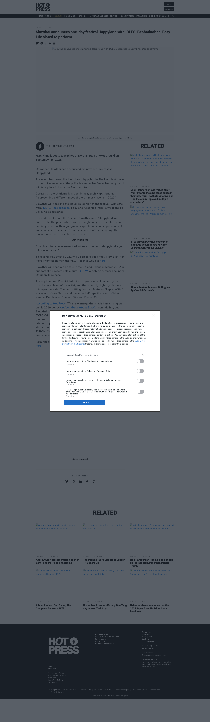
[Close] (154, 316)
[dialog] (105, 361)
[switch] (140, 361)
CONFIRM (84, 402)
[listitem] (105, 354)
